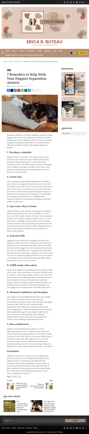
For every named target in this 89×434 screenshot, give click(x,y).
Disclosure (29, 428)
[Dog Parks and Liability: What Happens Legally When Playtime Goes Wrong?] (37, 406)
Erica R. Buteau (45, 42)
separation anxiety (15, 377)
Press (40, 51)
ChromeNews (50, 432)
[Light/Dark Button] (70, 53)
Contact (31, 51)
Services (47, 51)
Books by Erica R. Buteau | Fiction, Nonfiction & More (24, 55)
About (14, 51)
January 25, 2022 (22, 86)
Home (7, 51)
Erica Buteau (12, 86)
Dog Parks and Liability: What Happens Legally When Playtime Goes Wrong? (50, 408)
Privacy (35, 428)
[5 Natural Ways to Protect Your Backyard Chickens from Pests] (9, 406)
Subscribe (83, 53)
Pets (9, 70)
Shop (54, 51)
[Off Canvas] (3, 53)
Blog (22, 51)
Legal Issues (50, 401)
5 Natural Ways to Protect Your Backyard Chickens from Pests (22, 408)
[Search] (74, 53)
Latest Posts (20, 428)
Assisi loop (16, 309)
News (61, 51)
